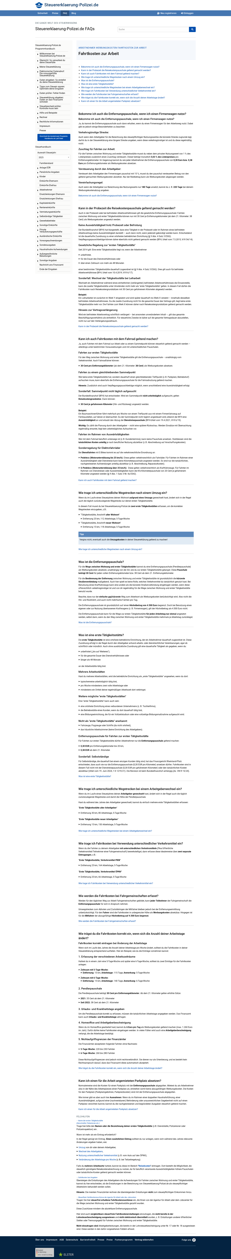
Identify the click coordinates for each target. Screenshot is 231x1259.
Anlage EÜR (45, 167)
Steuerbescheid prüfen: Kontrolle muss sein (50, 107)
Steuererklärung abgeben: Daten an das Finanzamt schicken (52, 99)
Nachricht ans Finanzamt (51, 265)
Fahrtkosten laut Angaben (87, 1177)
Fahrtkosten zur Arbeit (132, 48)
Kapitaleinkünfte (47, 203)
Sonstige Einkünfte (48, 225)
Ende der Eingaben (48, 269)
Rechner (43, 117)
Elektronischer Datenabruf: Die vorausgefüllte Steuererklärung (52, 73)
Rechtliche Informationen (51, 121)
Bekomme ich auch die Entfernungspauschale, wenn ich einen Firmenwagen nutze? (120, 67)
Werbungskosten (106, 48)
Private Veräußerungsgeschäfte (51, 230)
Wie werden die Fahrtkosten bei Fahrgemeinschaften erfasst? (110, 94)
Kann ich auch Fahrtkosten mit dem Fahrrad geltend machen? (110, 73)
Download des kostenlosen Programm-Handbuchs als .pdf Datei (54, 137)
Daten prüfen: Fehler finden (52, 93)
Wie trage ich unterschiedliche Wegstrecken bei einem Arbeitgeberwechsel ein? (118, 87)
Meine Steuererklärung (50, 67)
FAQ (65, 13)
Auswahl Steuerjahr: (46, 152)
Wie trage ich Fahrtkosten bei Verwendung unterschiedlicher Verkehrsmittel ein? (118, 91)
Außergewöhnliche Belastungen (48, 255)
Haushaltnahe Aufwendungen (54, 249)
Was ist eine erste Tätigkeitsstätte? (97, 84)
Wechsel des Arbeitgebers (91, 1151)
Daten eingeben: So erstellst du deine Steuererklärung (53, 81)
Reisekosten (144, 1166)
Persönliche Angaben (49, 172)
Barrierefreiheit (87, 1239)
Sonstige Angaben (48, 260)
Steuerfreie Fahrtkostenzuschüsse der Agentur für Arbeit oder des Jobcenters (107, 1197)
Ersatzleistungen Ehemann (52, 194)
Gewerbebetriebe (47, 220)
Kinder (43, 176)
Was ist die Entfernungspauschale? (97, 80)
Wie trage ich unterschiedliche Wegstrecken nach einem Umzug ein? (113, 77)
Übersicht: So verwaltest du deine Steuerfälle (52, 61)
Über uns (39, 1239)
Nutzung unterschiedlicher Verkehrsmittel (98, 1155)
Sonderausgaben (48, 245)
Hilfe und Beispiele (48, 113)
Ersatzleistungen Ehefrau (51, 198)
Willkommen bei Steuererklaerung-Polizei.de (52, 54)
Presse (43, 130)
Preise (55, 13)
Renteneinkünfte (47, 207)
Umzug (82, 1147)
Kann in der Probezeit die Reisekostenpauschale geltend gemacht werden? (116, 70)
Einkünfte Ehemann (49, 181)
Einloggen (188, 13)
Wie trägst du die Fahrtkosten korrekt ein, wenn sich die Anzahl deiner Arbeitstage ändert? (123, 97)
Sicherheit (43, 13)
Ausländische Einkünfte (51, 236)
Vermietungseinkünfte (50, 212)
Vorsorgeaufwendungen (51, 240)
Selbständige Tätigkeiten (51, 216)
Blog (74, 13)
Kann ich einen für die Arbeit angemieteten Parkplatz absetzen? (111, 101)
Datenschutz (72, 1239)
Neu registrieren (169, 13)
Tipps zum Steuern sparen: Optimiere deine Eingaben (52, 87)
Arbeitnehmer (86, 48)
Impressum (45, 126)
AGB (61, 1239)
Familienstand (46, 163)
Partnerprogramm (123, 1239)
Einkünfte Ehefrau (48, 185)
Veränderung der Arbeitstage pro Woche (97, 1159)
